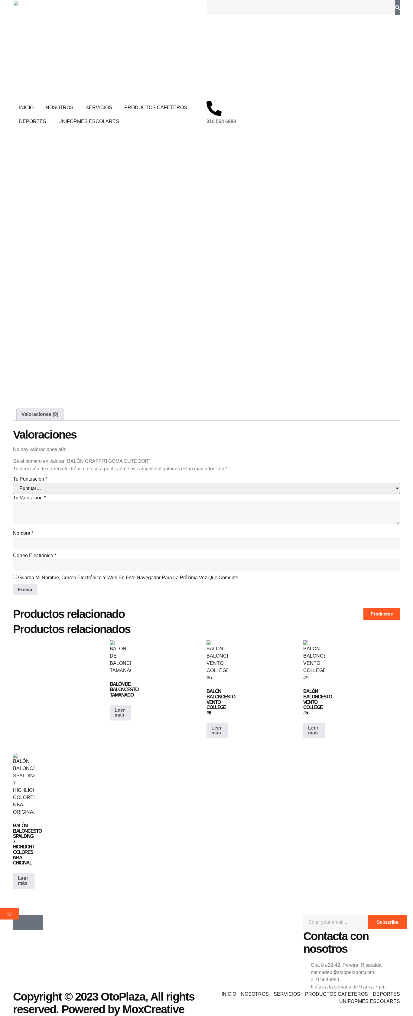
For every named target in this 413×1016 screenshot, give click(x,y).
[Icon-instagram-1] (35, 922)
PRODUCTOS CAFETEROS (155, 107)
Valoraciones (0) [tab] (39, 414)
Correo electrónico (34, 555)
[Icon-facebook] (20, 922)
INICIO (26, 107)
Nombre (23, 533)
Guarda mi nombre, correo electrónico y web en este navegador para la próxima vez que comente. (128, 577)
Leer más (120, 712)
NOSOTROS (59, 107)
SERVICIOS (99, 107)
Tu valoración (29, 497)
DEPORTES (32, 121)
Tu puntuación (30, 479)
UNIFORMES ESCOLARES (88, 121)
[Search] (397, 7)
